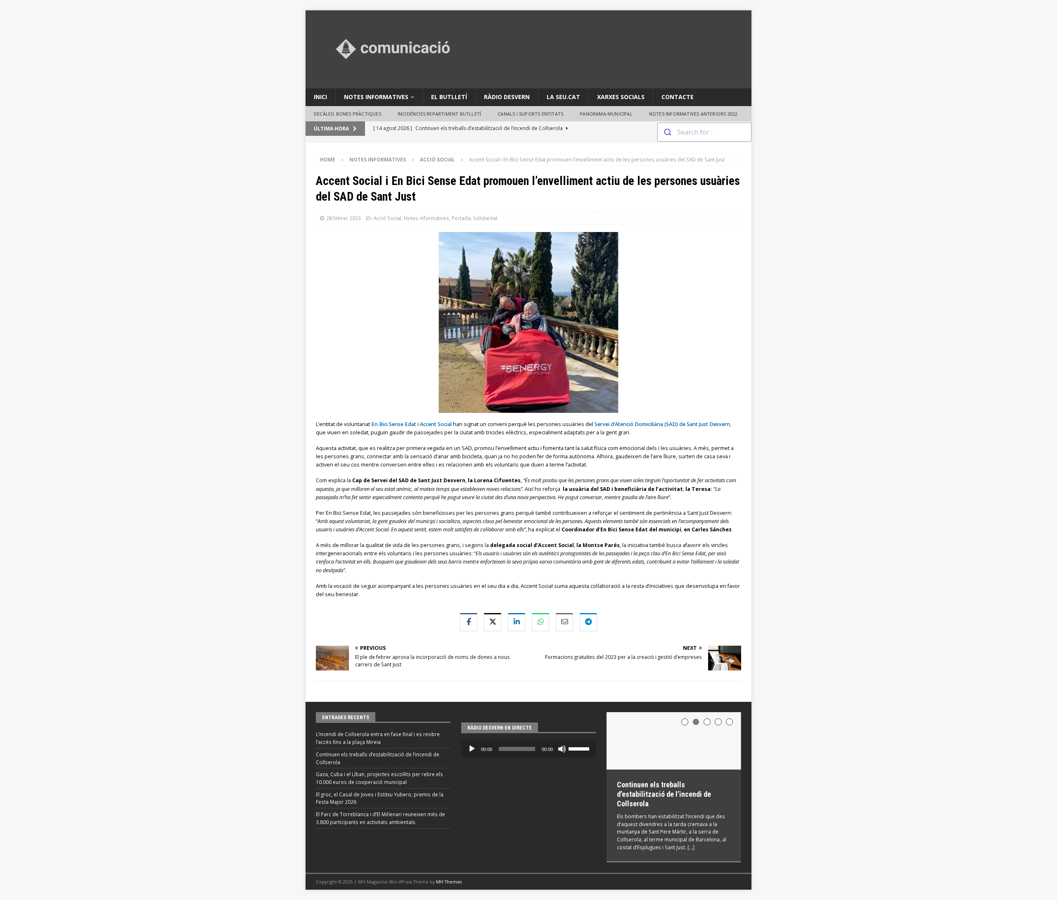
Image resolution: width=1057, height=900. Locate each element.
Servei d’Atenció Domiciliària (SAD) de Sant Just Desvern (662, 424)
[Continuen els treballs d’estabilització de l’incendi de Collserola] (674, 741)
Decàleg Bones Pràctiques (347, 114)
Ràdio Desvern (507, 97)
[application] (528, 749)
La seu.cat (563, 97)
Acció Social (387, 218)
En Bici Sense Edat (394, 424)
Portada (461, 218)
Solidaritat (485, 218)
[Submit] (667, 132)
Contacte (677, 97)
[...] (690, 847)
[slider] (580, 748)
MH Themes (449, 882)
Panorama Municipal (606, 114)
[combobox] (704, 132)
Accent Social (436, 424)
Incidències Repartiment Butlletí (439, 114)
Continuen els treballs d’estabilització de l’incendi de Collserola (664, 794)
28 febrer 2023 (343, 218)
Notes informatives (376, 97)
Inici (320, 97)
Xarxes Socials (621, 97)
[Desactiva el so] (562, 749)
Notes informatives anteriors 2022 (693, 114)
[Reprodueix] (472, 749)
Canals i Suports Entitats (530, 114)
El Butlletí (449, 97)
